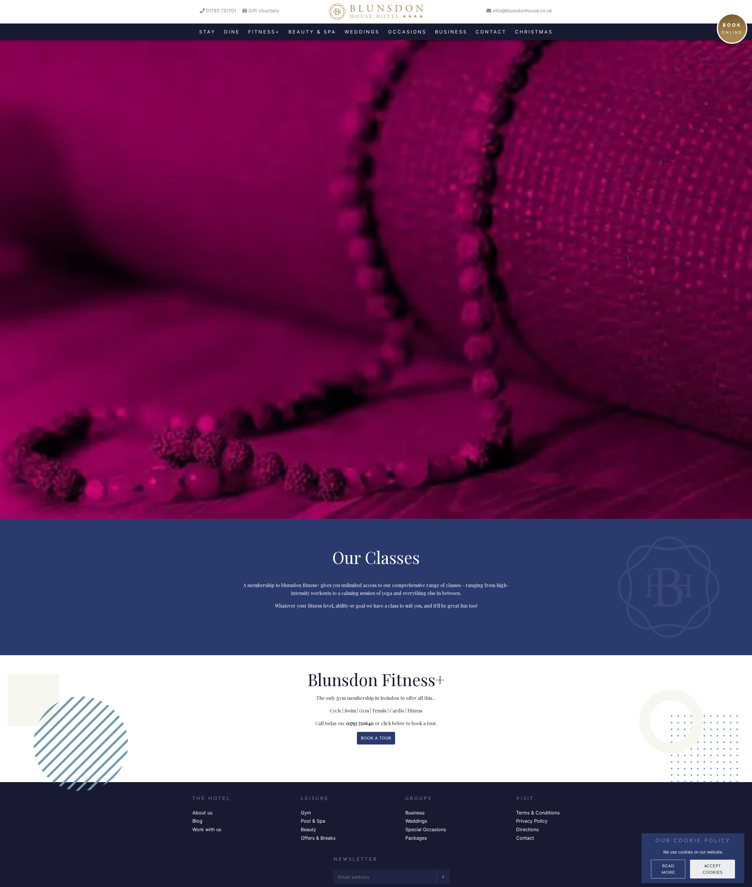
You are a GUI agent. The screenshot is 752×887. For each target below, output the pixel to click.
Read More (668, 869)
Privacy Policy (532, 821)
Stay (207, 32)
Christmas (534, 32)
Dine (232, 32)
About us (202, 813)
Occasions (407, 32)
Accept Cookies (712, 869)
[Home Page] (376, 12)
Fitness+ (264, 32)
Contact (491, 32)
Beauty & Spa (312, 32)
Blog (197, 821)
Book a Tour (376, 738)
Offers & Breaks (318, 838)
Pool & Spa (313, 821)
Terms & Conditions (538, 813)
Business (451, 32)
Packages (416, 838)
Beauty (308, 829)
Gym (306, 813)
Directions (527, 829)
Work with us (206, 829)
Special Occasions (425, 829)
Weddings (362, 32)
